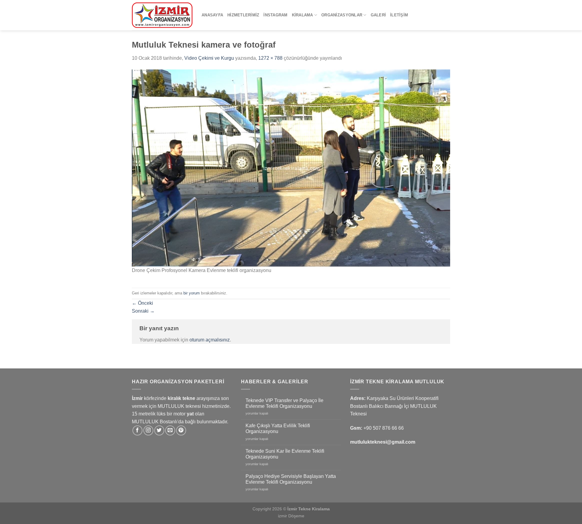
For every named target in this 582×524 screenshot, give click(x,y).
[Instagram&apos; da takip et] (148, 430)
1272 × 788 (270, 58)
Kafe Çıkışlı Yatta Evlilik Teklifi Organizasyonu (278, 428)
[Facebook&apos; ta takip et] (137, 430)
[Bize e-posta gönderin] (170, 430)
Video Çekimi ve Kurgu (209, 58)
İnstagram (275, 15)
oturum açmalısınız (209, 339)
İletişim (399, 15)
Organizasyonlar (341, 15)
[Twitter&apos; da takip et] (159, 430)
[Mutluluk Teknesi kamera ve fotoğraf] (291, 167)
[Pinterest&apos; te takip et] (181, 430)
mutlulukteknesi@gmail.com (382, 442)
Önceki (142, 303)
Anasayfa (212, 15)
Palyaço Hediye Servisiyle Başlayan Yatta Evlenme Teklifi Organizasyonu (291, 479)
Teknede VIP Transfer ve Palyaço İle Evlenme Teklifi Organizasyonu (284, 403)
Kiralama (302, 15)
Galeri (378, 15)
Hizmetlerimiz (243, 15)
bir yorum (191, 293)
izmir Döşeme (291, 515)
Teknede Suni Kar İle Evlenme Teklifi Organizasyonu (285, 453)
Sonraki (143, 311)
